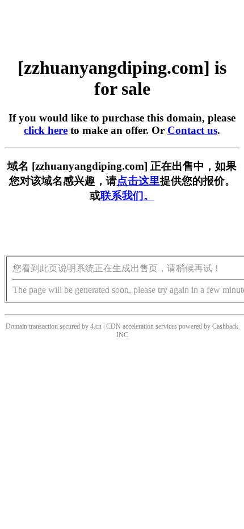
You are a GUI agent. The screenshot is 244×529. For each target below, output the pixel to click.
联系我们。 (127, 195)
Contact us (192, 130)
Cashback (225, 326)
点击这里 (138, 181)
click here (46, 130)
